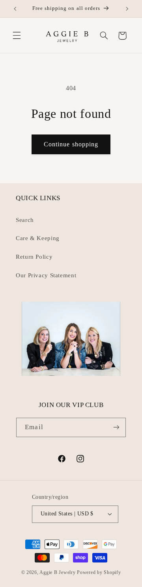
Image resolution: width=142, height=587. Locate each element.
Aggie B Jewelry (57, 572)
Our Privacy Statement (46, 275)
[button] (16, 36)
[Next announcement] (127, 8)
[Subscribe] (116, 427)
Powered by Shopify (99, 572)
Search (25, 220)
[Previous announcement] (15, 8)
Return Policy (34, 257)
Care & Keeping (38, 238)
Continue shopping (71, 144)
